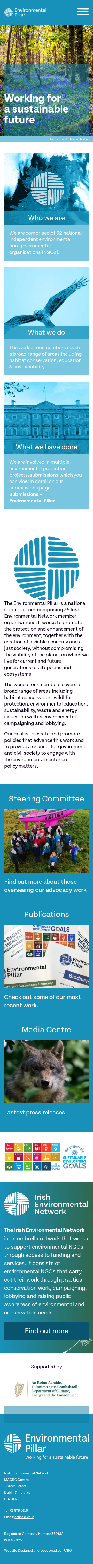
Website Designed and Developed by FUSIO (38, 1550)
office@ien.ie (24, 1517)
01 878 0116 (19, 1511)
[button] (83, 11)
